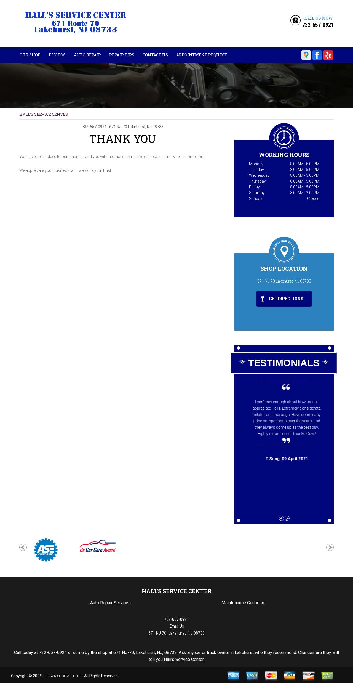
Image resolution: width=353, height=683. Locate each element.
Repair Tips (121, 54)
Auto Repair (87, 54)
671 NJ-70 (118, 127)
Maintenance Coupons (242, 602)
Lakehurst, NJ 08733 (146, 127)
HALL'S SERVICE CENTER (43, 114)
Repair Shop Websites (63, 676)
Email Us (176, 626)
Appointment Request (201, 54)
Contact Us (155, 54)
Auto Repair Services (110, 602)
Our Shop (30, 54)
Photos (57, 54)
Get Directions (285, 299)
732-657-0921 (318, 25)
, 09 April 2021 (284, 458)
